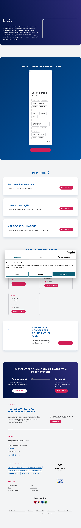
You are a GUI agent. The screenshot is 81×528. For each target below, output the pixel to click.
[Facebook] (15, 455)
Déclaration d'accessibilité (23, 513)
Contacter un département (17, 467)
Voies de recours (34, 490)
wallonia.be (60, 513)
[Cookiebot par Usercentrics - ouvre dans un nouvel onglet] (68, 252)
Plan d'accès (30, 510)
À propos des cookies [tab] (64, 257)
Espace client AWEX (13, 485)
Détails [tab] (40, 257)
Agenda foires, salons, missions (18, 470)
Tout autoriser (64, 274)
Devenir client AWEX (13, 490)
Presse (9, 487)
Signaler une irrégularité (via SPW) (48, 513)
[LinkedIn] (9, 455)
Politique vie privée (40, 510)
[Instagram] (12, 455)
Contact (32, 485)
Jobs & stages (25, 473)
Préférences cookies (51, 510)
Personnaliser (39, 274)
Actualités (36, 473)
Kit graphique (33, 487)
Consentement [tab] (17, 257)
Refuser (17, 274)
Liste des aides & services (34, 467)
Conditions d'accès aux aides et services (17, 510)
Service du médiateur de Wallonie (65, 510)
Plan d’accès (11, 448)
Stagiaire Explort (14, 473)
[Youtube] (19, 455)
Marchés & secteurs (35, 470)
